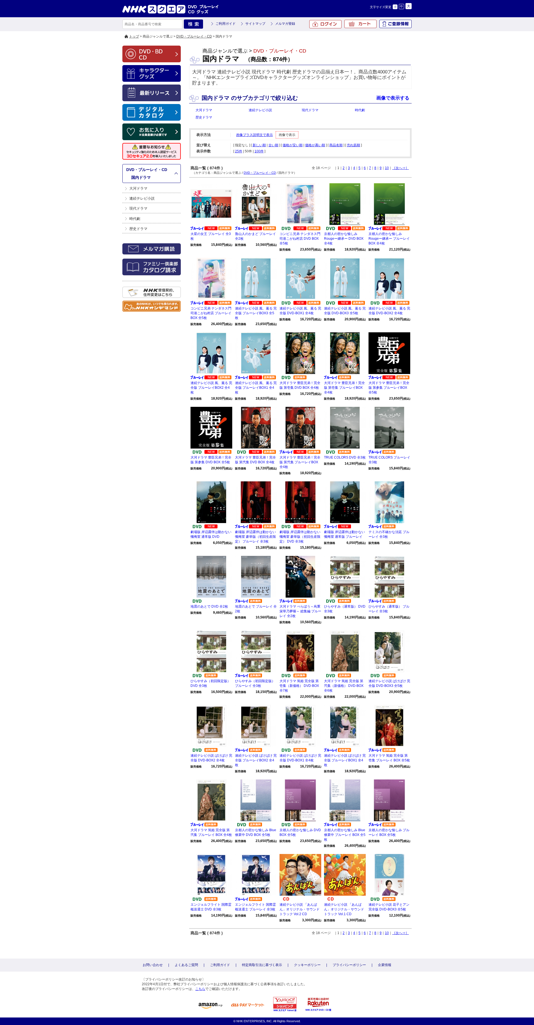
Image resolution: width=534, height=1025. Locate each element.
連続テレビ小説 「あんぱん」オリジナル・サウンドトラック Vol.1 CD (344, 909)
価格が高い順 (315, 145)
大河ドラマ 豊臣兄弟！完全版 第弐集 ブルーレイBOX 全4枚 (300, 462)
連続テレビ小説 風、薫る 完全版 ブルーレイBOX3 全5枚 (256, 313)
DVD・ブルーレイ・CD (194, 36)
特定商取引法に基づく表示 (262, 965)
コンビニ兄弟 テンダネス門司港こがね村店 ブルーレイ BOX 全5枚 (211, 313)
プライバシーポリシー (349, 965)
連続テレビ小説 (142, 198)
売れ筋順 (353, 145)
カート (360, 23)
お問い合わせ (153, 965)
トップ (134, 36)
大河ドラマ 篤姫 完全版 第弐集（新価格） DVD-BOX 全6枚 (344, 685)
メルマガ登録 (285, 24)
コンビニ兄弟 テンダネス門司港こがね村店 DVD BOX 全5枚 (300, 238)
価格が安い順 (293, 145)
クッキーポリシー (307, 965)
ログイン (325, 24)
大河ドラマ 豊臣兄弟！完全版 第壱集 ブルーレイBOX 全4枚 (344, 387)
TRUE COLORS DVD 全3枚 (345, 457)
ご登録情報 (395, 23)
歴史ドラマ (138, 229)
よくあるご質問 (186, 965)
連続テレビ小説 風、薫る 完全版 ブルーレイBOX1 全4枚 (256, 387)
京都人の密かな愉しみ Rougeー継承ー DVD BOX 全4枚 (344, 238)
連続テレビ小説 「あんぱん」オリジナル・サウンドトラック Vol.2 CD (300, 909)
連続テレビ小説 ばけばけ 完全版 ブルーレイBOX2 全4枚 (256, 760)
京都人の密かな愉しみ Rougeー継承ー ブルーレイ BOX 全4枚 (389, 238)
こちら (200, 989)
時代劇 (134, 219)
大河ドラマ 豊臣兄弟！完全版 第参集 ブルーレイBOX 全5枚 (389, 387)
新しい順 (259, 145)
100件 (259, 151)
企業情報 (384, 965)
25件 (238, 151)
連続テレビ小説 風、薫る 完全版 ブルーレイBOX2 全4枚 (211, 387)
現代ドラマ (138, 208)
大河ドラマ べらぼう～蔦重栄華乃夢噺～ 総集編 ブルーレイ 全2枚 (300, 611)
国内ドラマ (141, 177)
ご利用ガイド (226, 24)
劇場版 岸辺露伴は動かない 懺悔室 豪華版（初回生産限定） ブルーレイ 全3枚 (255, 536)
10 (387, 168)
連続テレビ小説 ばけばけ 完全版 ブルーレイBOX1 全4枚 (345, 760)
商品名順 (336, 145)
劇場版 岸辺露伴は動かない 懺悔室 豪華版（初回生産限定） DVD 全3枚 (300, 536)
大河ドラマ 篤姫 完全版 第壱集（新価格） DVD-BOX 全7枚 (299, 685)
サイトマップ (255, 24)
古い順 (273, 145)
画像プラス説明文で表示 (254, 135)
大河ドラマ (138, 188)
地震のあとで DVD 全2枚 (209, 606)
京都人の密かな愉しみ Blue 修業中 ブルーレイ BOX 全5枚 (344, 834)
